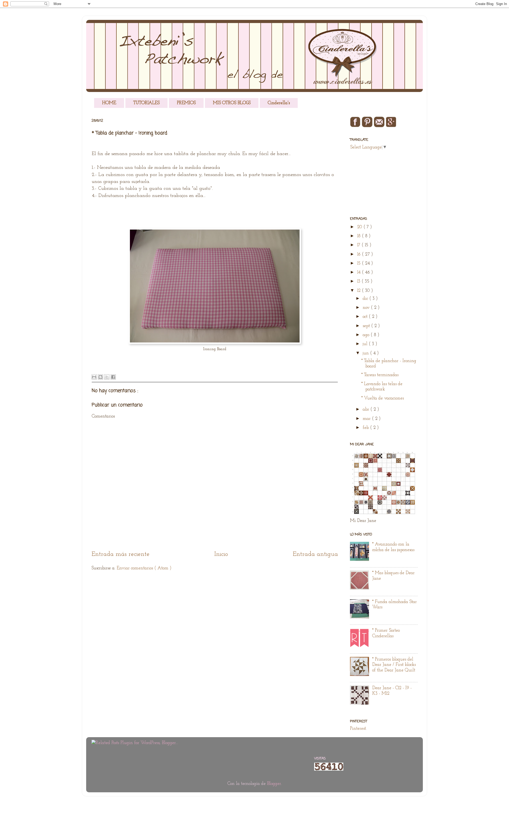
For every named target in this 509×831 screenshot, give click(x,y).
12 (359, 290)
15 (359, 263)
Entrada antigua (315, 554)
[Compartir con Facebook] (113, 377)
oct (366, 316)
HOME (109, 103)
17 (359, 245)
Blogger (274, 783)
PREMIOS (186, 103)
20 (360, 227)
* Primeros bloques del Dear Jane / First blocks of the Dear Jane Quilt (394, 664)
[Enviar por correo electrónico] (94, 377)
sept (367, 326)
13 (359, 281)
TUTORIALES (146, 103)
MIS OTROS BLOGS (232, 103)
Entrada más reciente (120, 554)
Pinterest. (358, 728)
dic (366, 298)
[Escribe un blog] (100, 377)
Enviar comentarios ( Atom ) (144, 568)
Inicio (221, 554)
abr (366, 409)
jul (366, 344)
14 (359, 272)
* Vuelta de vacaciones (382, 398)
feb (366, 427)
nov (367, 307)
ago (367, 335)
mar (367, 418)
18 (359, 236)
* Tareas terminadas (379, 375)
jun (366, 353)
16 (359, 254)
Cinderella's (279, 103)
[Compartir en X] (106, 377)
